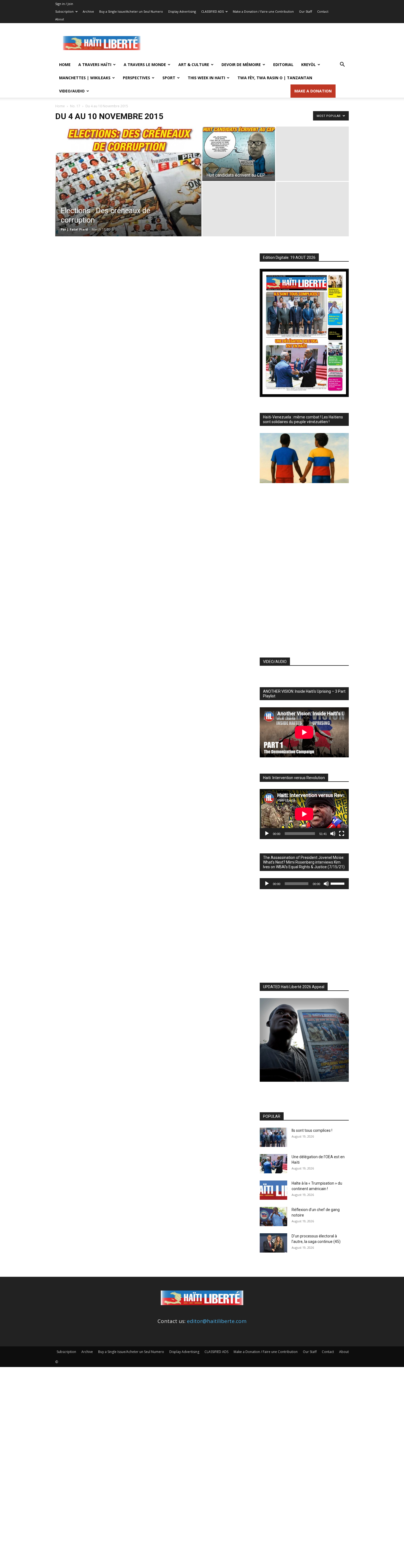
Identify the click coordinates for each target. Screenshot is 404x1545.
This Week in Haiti (206, 77)
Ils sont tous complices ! (312, 1130)
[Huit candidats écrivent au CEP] (238, 154)
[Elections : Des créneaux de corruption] (128, 190)
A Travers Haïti (94, 64)
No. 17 (75, 106)
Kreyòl (308, 64)
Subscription (64, 11)
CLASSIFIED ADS (212, 11)
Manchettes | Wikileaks (84, 77)
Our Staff (305, 11)
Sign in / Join (64, 4)
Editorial (283, 64)
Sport (168, 77)
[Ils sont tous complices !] (273, 1137)
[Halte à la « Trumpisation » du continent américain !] (273, 1190)
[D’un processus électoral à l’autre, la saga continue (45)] (273, 1243)
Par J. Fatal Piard (74, 229)
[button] (342, 64)
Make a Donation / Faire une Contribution (263, 11)
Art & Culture (193, 64)
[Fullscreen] (341, 833)
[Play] (267, 833)
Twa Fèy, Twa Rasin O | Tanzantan (274, 77)
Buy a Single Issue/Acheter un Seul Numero (131, 11)
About (59, 19)
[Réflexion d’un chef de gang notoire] (273, 1216)
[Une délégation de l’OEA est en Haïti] (273, 1163)
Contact (322, 11)
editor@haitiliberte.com (217, 1321)
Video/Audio (72, 91)
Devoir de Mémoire (241, 64)
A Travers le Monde (145, 64)
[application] (304, 814)
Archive (88, 11)
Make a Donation (313, 91)
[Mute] (333, 833)
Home (65, 64)
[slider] (338, 883)
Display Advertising (182, 11)
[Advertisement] (249, 43)
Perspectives (136, 77)
